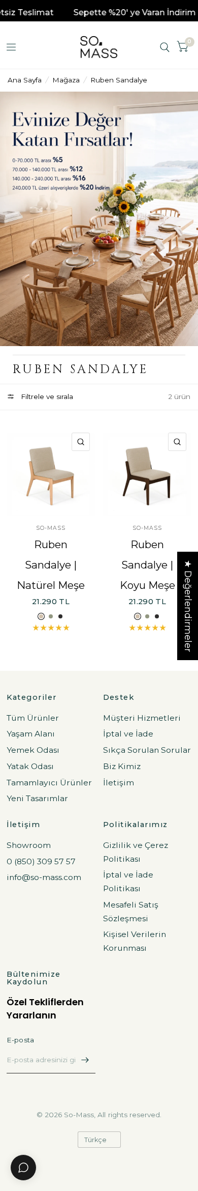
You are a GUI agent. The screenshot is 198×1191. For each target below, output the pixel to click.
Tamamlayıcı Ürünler (49, 782)
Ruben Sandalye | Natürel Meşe (51, 564)
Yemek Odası (33, 750)
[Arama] (164, 47)
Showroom (29, 845)
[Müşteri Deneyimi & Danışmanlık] (23, 1167)
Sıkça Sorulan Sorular (147, 750)
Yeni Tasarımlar (37, 798)
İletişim (118, 782)
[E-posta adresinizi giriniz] (85, 1060)
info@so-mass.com (44, 877)
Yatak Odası (30, 766)
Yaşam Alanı (31, 734)
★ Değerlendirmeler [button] (188, 606)
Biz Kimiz (122, 766)
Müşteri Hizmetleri (142, 718)
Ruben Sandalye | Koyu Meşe (147, 564)
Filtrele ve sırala (46, 396)
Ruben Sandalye (118, 80)
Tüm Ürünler (33, 718)
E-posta (21, 1040)
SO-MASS (50, 528)
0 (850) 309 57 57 (41, 861)
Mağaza (66, 80)
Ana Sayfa (25, 80)
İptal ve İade (128, 734)
